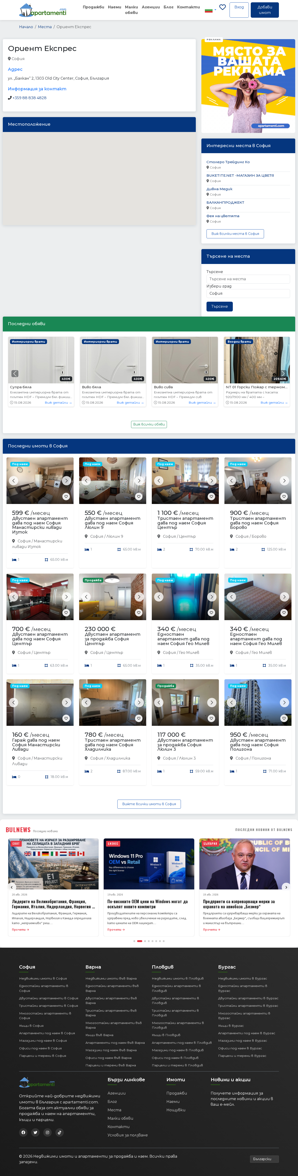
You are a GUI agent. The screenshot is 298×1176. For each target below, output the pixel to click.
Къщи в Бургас (231, 1025)
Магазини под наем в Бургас (242, 1040)
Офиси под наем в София (40, 1048)
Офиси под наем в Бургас (240, 1048)
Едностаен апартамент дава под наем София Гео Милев (183, 639)
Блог (168, 7)
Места (45, 27)
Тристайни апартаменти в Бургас (248, 1005)
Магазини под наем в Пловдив (178, 1050)
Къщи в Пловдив (166, 1035)
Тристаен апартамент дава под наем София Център (185, 523)
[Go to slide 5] (152, 941)
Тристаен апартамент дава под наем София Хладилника (113, 745)
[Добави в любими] (66, 496)
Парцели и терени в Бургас (242, 1056)
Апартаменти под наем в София (47, 1033)
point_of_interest (57, 59)
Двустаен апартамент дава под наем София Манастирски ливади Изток (40, 525)
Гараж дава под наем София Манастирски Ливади (36, 745)
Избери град (219, 286)
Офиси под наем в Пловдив (175, 1058)
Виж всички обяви (149, 424)
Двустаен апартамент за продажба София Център (112, 639)
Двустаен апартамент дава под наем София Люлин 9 (112, 523)
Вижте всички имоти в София (149, 804)
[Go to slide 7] (160, 941)
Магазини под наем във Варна (111, 1050)
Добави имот (264, 10)
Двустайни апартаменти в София (48, 998)
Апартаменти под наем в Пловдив (182, 1042)
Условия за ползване (128, 1135)
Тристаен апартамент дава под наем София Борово (258, 523)
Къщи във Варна (99, 1035)
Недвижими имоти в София (43, 978)
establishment (87, 59)
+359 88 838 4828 (30, 98)
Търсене (215, 272)
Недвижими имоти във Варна (111, 978)
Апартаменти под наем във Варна (115, 1042)
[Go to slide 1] (134, 941)
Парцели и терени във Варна (110, 1065)
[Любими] (222, 10)
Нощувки (176, 1110)
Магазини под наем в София (43, 1040)
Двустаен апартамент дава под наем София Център (40, 639)
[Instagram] (47, 1132)
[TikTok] (59, 1132)
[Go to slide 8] (164, 941)
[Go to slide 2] (139, 941)
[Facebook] (23, 1132)
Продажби (93, 7)
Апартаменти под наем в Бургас (246, 1033)
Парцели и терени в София (42, 1056)
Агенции (151, 7)
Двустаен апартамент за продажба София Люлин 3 (185, 745)
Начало (26, 27)
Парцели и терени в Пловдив (177, 1065)
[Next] (286, 887)
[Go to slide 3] (145, 941)
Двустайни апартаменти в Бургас (248, 998)
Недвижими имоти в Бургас (242, 978)
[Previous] (11, 887)
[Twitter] (35, 1132)
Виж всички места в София (235, 234)
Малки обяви (131, 10)
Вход (239, 7)
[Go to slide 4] (149, 941)
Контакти (188, 7)
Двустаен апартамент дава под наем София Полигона (258, 745)
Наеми (114, 7)
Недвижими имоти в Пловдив (178, 978)
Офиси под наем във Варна (108, 1058)
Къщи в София (31, 1025)
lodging (33, 59)
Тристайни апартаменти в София (48, 1005)
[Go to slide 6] (156, 941)
